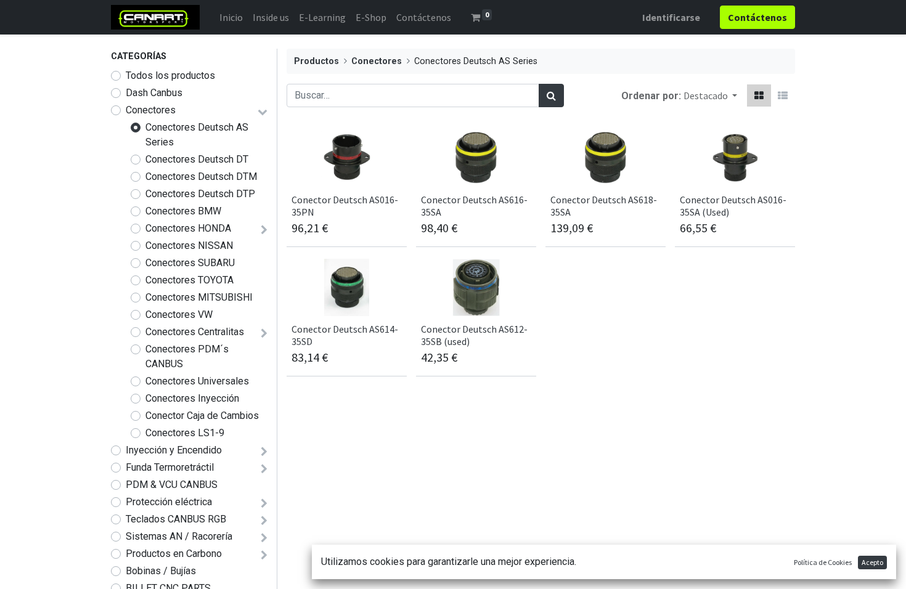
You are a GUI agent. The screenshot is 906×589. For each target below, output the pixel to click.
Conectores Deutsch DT (196, 159)
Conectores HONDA (188, 228)
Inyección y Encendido (174, 450)
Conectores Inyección (192, 398)
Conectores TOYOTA (189, 280)
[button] (710, 95)
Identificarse (671, 17)
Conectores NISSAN (189, 245)
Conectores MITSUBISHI (199, 297)
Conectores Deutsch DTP (200, 194)
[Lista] (782, 95)
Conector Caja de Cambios (202, 415)
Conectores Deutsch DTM (201, 176)
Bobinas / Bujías (161, 571)
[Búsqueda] (551, 95)
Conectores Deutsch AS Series (196, 134)
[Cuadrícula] (759, 95)
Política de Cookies (823, 562)
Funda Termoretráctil (170, 467)
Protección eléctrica (169, 502)
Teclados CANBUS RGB (176, 519)
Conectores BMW (183, 211)
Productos (316, 61)
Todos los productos (170, 75)
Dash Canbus (154, 93)
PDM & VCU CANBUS (172, 484)
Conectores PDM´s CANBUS (187, 356)
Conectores (151, 110)
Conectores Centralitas (194, 332)
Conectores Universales (197, 381)
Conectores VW (179, 314)
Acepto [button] (872, 562)
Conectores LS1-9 (184, 433)
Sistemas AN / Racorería (179, 536)
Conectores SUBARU (190, 263)
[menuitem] (231, 17)
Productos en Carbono (174, 553)
